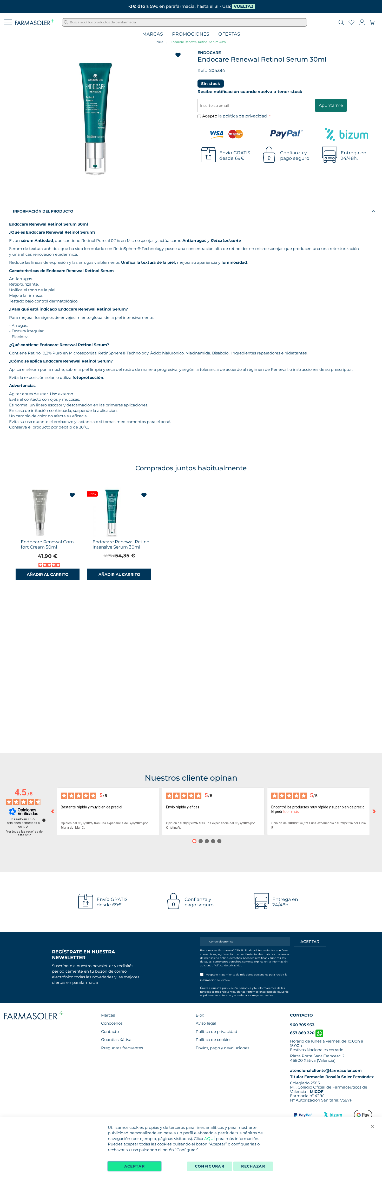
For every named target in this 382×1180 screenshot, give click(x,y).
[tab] (191, 211)
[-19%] (112, 535)
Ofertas (229, 34)
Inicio (159, 42)
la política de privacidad (243, 116)
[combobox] (184, 22)
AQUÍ (209, 1138)
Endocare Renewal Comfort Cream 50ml (48, 544)
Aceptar (134, 1166)
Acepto (235, 116)
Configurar (210, 1166)
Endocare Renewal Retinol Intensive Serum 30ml (122, 544)
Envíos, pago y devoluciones (222, 1047)
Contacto (110, 1031)
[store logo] (34, 22)
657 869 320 (302, 1032)
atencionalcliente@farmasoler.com (326, 1070)
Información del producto (43, 211)
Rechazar (253, 1166)
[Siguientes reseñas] (374, 811)
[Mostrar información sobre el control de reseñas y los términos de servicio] (44, 820)
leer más (291, 811)
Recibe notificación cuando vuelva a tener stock (249, 91)
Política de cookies (213, 1039)
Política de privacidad (228, 965)
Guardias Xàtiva (116, 1039)
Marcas (152, 34)
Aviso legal (206, 1023)
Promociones (190, 34)
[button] (72, 495)
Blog (200, 1015)
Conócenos (111, 1023)
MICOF (317, 1091)
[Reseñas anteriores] (52, 811)
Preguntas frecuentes (122, 1047)
